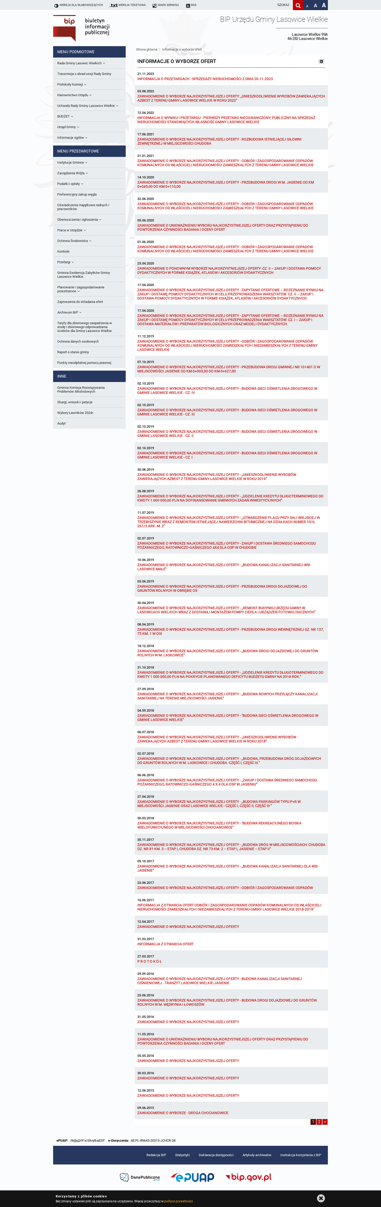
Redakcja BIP (156, 1155)
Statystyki (182, 1155)
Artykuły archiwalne (257, 1155)
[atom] (321, 61)
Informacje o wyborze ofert (182, 49)
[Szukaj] (298, 5)
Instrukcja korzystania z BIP (300, 1155)
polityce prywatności (178, 1201)
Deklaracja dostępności (216, 1155)
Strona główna (146, 49)
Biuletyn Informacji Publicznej (96, 28)
